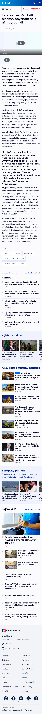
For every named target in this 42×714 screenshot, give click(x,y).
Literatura (16, 253)
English (4, 710)
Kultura (6, 253)
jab (3, 27)
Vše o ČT (5, 691)
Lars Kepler (28, 253)
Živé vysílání (6, 660)
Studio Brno (26, 664)
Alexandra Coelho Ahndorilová (14, 258)
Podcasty (5, 673)
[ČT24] (6, 3)
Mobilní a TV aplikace (10, 687)
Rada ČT (25, 673)
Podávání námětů (28, 682)
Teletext (5, 669)
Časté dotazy (27, 687)
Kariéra (25, 678)
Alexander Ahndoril (10, 264)
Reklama (25, 660)
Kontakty (25, 691)
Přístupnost (28, 710)
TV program (6, 655)
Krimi (22, 264)
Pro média (26, 655)
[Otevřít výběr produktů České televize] (39, 3)
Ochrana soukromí (15, 710)
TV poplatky (6, 664)
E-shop (4, 682)
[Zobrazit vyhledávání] (34, 3)
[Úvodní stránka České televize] (11, 630)
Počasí (4, 678)
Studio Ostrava (27, 669)
